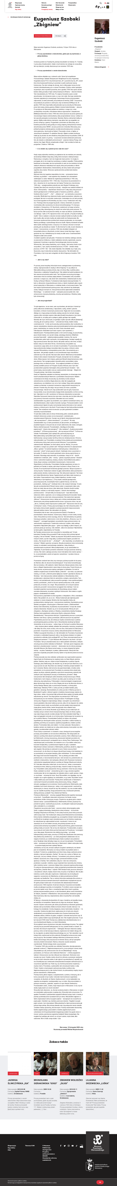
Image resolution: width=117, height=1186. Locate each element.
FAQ (9, 1150)
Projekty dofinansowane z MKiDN (49, 1154)
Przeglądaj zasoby (47, 9)
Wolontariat (59, 5)
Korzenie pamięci (46, 5)
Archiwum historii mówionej (20, 17)
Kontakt (17, 7)
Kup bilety (18, 9)
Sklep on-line (60, 9)
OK (100, 1182)
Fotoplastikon (72, 3)
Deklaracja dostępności (47, 1149)
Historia (43, 3)
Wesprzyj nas (60, 7)
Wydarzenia (72, 5)
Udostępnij (58, 36)
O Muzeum (46, 1146)
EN (108, 3)
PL (106, 3)
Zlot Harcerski (60, 3)
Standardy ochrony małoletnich (50, 1159)
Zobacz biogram (100, 67)
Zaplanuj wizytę (20, 5)
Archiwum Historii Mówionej (43, 36)
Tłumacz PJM (30, 1146)
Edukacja (44, 7)
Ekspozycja (18, 3)
